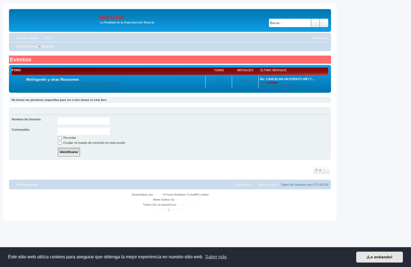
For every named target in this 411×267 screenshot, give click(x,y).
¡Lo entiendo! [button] (380, 257)
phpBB (158, 194)
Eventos (20, 59)
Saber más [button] (216, 256)
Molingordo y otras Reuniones (52, 79)
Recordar (69, 137)
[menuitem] (45, 38)
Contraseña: (21, 129)
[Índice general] (55, 20)
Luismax (271, 82)
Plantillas (181, 199)
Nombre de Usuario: (26, 119)
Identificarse (23, 112)
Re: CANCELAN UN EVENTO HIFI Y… (287, 79)
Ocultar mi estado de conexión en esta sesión (93, 142)
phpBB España (187, 204)
